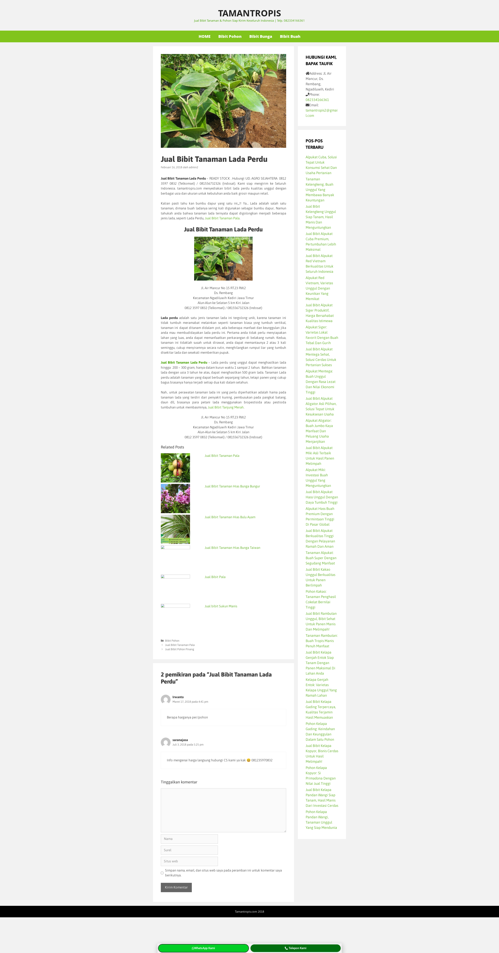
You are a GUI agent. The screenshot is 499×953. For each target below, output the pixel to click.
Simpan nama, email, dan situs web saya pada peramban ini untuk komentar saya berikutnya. (223, 872)
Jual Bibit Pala (215, 577)
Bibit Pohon (230, 36)
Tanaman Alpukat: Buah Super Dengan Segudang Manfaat (321, 558)
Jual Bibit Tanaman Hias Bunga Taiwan (232, 548)
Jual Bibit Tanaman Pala (222, 218)
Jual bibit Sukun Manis (221, 606)
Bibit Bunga (260, 36)
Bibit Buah (290, 36)
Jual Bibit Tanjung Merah (226, 407)
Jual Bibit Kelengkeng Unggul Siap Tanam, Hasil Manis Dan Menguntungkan (321, 216)
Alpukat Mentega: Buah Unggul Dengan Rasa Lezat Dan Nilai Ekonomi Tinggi (320, 381)
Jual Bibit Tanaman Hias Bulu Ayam (230, 517)
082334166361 (317, 100)
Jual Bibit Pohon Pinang (179, 649)
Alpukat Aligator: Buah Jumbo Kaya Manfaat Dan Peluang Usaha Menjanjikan (319, 431)
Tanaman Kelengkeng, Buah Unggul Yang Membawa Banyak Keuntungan (320, 189)
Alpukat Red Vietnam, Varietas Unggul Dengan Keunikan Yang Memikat (319, 288)
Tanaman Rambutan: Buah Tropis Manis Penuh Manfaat (322, 640)
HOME (205, 36)
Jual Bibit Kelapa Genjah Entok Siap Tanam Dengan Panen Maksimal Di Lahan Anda (320, 662)
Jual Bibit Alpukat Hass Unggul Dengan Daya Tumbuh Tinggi (322, 497)
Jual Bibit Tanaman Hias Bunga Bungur (232, 486)
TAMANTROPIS (249, 13)
